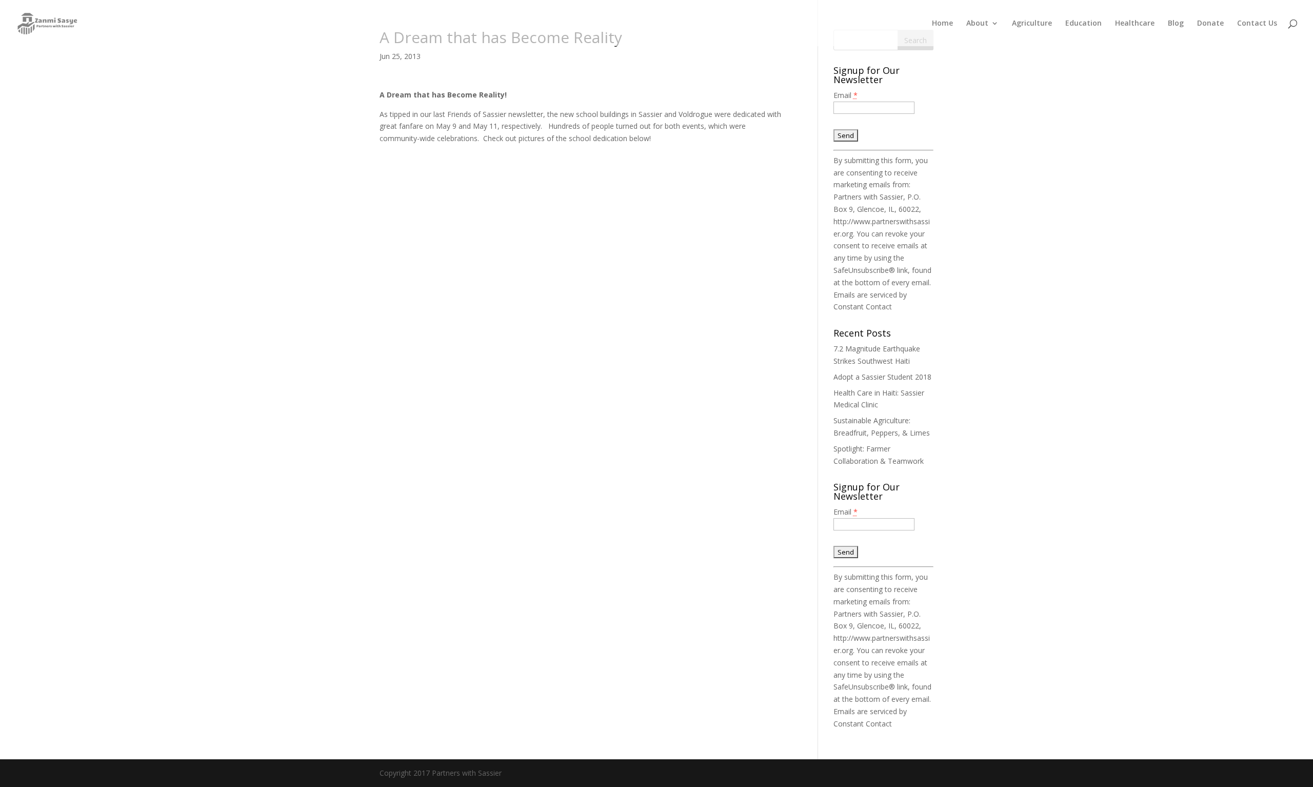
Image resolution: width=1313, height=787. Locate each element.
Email (845, 95)
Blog (1176, 23)
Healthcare (1135, 23)
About (977, 23)
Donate (1210, 23)
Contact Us (1257, 23)
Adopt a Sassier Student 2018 (882, 377)
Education (1083, 23)
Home (942, 23)
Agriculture (1032, 23)
